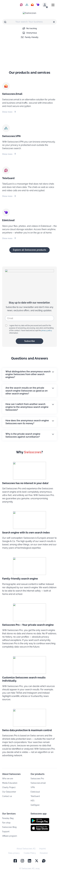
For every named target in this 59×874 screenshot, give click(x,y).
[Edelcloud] (37, 5)
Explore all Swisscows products (29, 250)
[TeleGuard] (21, 5)
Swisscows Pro (37, 778)
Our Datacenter (9, 792)
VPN (33, 787)
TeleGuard (35, 796)
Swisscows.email (38, 783)
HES (32, 801)
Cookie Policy (30, 853)
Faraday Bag (8, 818)
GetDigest (35, 805)
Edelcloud (35, 792)
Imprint (42, 849)
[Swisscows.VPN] (27, 5)
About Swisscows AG (26, 849)
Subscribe (29, 341)
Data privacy (14, 853)
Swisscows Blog (9, 827)
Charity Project (9, 787)
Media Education (9, 783)
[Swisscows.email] (32, 5)
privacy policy (46, 330)
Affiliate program (9, 836)
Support (5, 831)
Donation (44, 853)
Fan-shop (6, 823)
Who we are (7, 778)
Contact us (7, 796)
